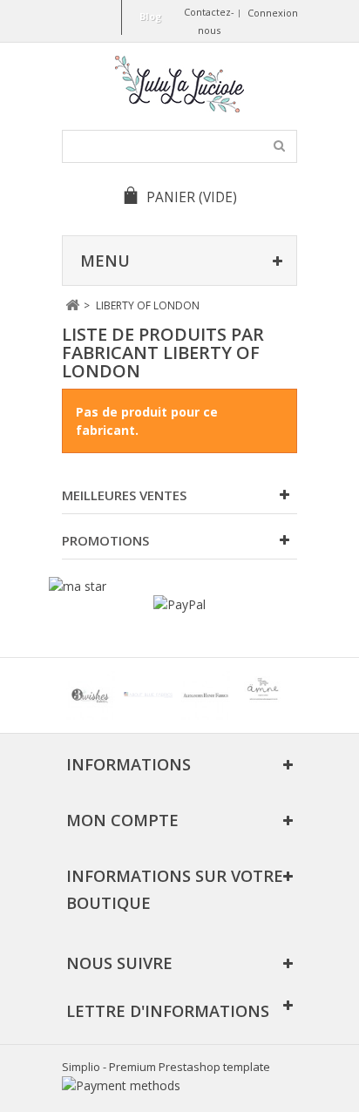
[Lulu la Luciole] (179, 84)
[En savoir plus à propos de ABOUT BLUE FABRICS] (148, 695)
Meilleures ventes (124, 495)
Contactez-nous (209, 21)
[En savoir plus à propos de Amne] (263, 695)
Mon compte (122, 820)
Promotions (105, 540)
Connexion (272, 12)
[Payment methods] (121, 1085)
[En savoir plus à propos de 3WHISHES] (90, 695)
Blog (150, 16)
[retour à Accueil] (72, 305)
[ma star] (77, 586)
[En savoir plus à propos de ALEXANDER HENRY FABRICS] (205, 695)
